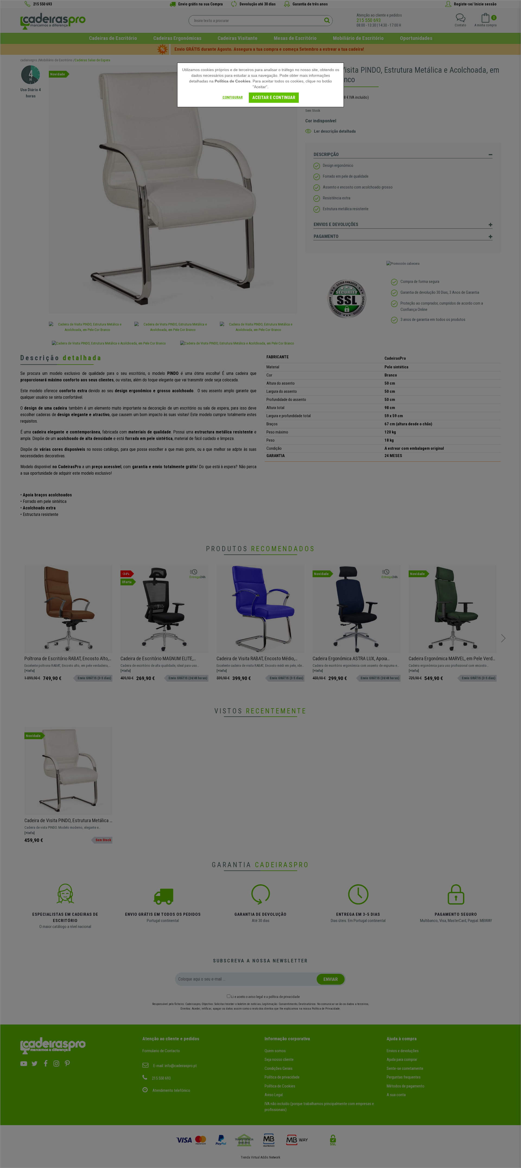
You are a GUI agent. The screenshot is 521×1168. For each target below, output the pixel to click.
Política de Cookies (232, 81)
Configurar (233, 97)
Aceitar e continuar (273, 97)
